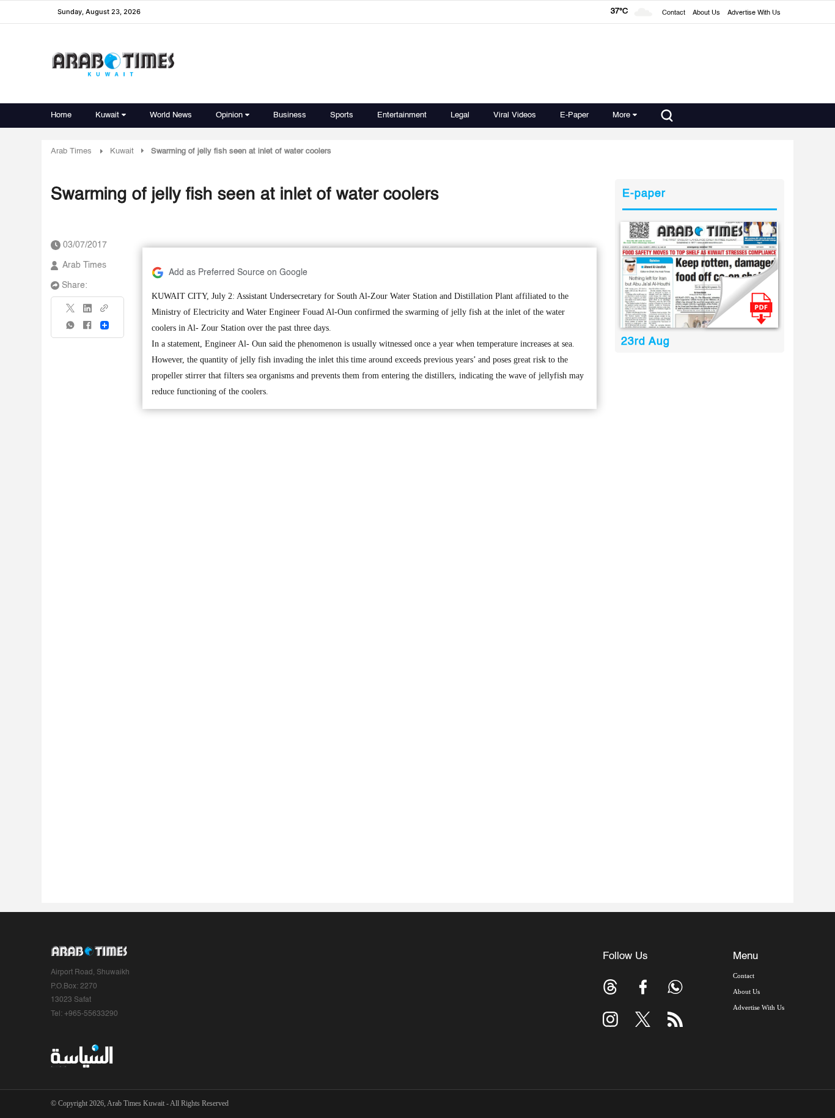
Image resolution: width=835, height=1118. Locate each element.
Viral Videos (514, 115)
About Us (706, 13)
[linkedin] (87, 312)
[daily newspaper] (699, 275)
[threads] (610, 987)
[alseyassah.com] (81, 1056)
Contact (673, 13)
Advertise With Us (754, 13)
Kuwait (107, 115)
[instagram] (610, 1019)
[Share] (104, 325)
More (621, 115)
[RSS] (675, 1019)
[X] (70, 312)
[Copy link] (104, 312)
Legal (460, 115)
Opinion (229, 115)
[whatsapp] (70, 329)
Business (289, 115)
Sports (341, 115)
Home (61, 115)
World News (171, 115)
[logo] (113, 64)
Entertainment (402, 115)
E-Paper (574, 115)
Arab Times (71, 151)
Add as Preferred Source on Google (238, 272)
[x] (642, 1019)
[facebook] (87, 329)
